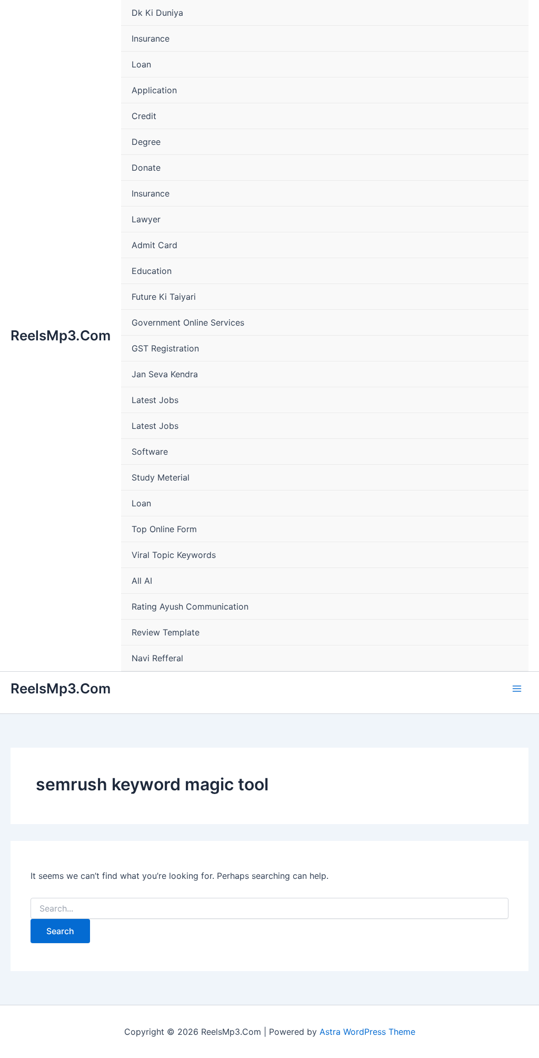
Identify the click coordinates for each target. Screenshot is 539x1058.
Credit (144, 116)
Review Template (165, 632)
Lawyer (146, 219)
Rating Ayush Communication (190, 606)
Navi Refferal (157, 658)
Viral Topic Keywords (174, 555)
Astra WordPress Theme (367, 1031)
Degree (146, 141)
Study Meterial (160, 477)
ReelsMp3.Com (61, 335)
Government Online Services (188, 322)
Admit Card (154, 245)
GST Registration (165, 348)
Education (152, 271)
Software (150, 451)
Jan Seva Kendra (165, 374)
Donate (146, 167)
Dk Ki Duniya (157, 12)
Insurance (150, 38)
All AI (142, 580)
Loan (141, 64)
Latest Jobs (155, 400)
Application (154, 90)
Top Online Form (164, 529)
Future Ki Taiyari (164, 296)
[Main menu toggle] (516, 688)
